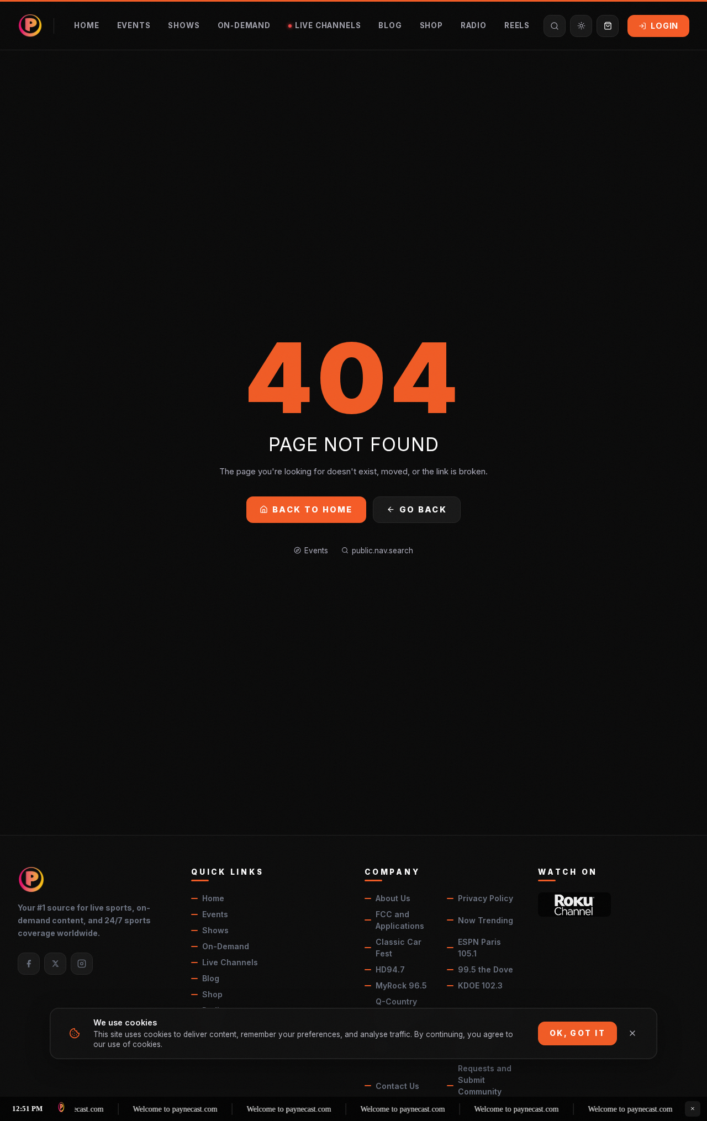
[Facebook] (29, 964)
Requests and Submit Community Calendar (484, 1086)
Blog (390, 25)
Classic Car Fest (398, 947)
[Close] (632, 1033)
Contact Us (397, 1086)
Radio (474, 25)
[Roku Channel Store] (574, 904)
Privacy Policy (485, 898)
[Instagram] (82, 964)
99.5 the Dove (485, 969)
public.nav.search (382, 550)
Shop (431, 25)
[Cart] (608, 26)
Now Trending (485, 920)
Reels (517, 25)
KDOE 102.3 (480, 985)
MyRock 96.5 (401, 985)
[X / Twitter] (55, 964)
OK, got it (577, 1033)
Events (134, 25)
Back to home (312, 509)
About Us (393, 898)
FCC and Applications (400, 920)
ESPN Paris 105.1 (479, 947)
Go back (423, 509)
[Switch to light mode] (581, 26)
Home (86, 25)
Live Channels (328, 25)
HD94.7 (390, 969)
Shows (183, 25)
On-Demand (244, 25)
